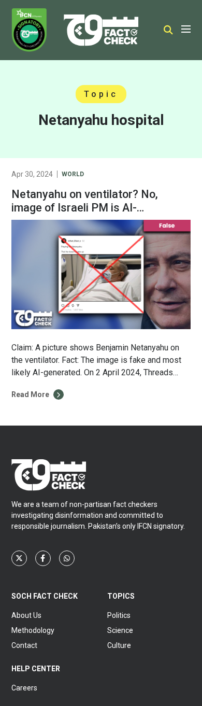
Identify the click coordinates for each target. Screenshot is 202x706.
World (73, 174)
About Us (26, 615)
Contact (24, 645)
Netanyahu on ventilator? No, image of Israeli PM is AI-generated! (84, 208)
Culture (119, 645)
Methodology (32, 630)
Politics (119, 615)
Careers (24, 688)
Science (120, 630)
